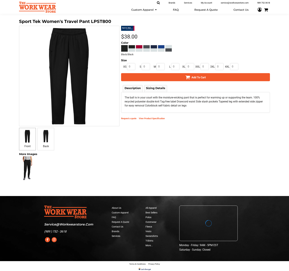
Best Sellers (151, 212)
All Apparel (151, 208)
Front (27, 146)
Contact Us (117, 226)
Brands (115, 231)
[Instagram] (54, 239)
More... (149, 245)
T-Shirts (149, 240)
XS (125, 66)
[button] (144, 10)
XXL (197, 66)
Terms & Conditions (137, 264)
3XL (212, 66)
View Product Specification (152, 118)
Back (46, 146)
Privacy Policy (154, 264)
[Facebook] (47, 239)
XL (183, 66)
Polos (148, 217)
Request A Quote (120, 222)
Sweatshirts (152, 236)
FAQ (114, 217)
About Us (116, 208)
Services (116, 236)
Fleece (149, 226)
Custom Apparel (120, 212)
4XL (227, 66)
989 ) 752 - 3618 (55, 231)
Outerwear (151, 222)
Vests (148, 231)
